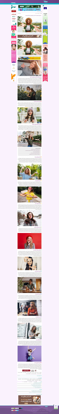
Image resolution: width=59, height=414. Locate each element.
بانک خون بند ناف (36, 380)
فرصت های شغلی (34, 410)
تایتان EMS (33, 380)
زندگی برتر (25, 410)
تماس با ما (37, 410)
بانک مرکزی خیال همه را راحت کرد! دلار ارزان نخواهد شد (36, 391)
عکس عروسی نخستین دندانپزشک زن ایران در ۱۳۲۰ (37, 383)
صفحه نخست (47, 410)
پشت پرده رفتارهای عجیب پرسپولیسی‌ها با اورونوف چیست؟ (36, 390)
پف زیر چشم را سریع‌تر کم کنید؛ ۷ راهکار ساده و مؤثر (37, 386)
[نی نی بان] (46, 1)
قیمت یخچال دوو (40, 380)
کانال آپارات (31, 410)
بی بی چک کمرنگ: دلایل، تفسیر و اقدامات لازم (35, 149)
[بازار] (13, 408)
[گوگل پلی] (17, 408)
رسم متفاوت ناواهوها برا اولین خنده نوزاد (38, 387)
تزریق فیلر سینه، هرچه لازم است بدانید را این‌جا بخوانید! (34, 154)
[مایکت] (21, 408)
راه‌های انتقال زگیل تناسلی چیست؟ (36, 151)
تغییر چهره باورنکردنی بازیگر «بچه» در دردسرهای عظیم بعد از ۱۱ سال (36, 384)
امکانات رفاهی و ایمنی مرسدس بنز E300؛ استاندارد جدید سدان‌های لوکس (35, 392)
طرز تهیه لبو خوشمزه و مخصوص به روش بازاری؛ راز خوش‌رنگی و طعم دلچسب (32, 150)
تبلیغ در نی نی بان (28, 410)
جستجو (40, 410)
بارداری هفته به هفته (43, 410)
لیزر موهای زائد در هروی (29, 380)
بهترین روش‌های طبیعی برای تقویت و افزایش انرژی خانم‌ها (36, 385)
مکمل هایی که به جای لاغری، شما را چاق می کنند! (37, 382)
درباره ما (38, 410)
